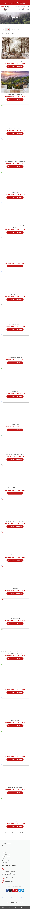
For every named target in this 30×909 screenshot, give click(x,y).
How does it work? (6, 854)
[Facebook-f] (7, 890)
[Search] (28, 7)
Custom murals (5, 846)
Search (28, 33)
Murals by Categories (6, 843)
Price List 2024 (5, 860)
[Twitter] (19, 890)
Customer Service (6, 856)
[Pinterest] (13, 890)
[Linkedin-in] (22, 890)
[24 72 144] (7, 29)
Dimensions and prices (15, 66)
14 (20, 832)
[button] (28, 9)
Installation (4, 848)
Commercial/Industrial (7, 850)
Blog (3, 858)
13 (17, 832)
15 (22, 832)
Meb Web (22, 907)
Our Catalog (4, 862)
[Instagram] (10, 890)
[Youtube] (16, 890)
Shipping (4, 852)
